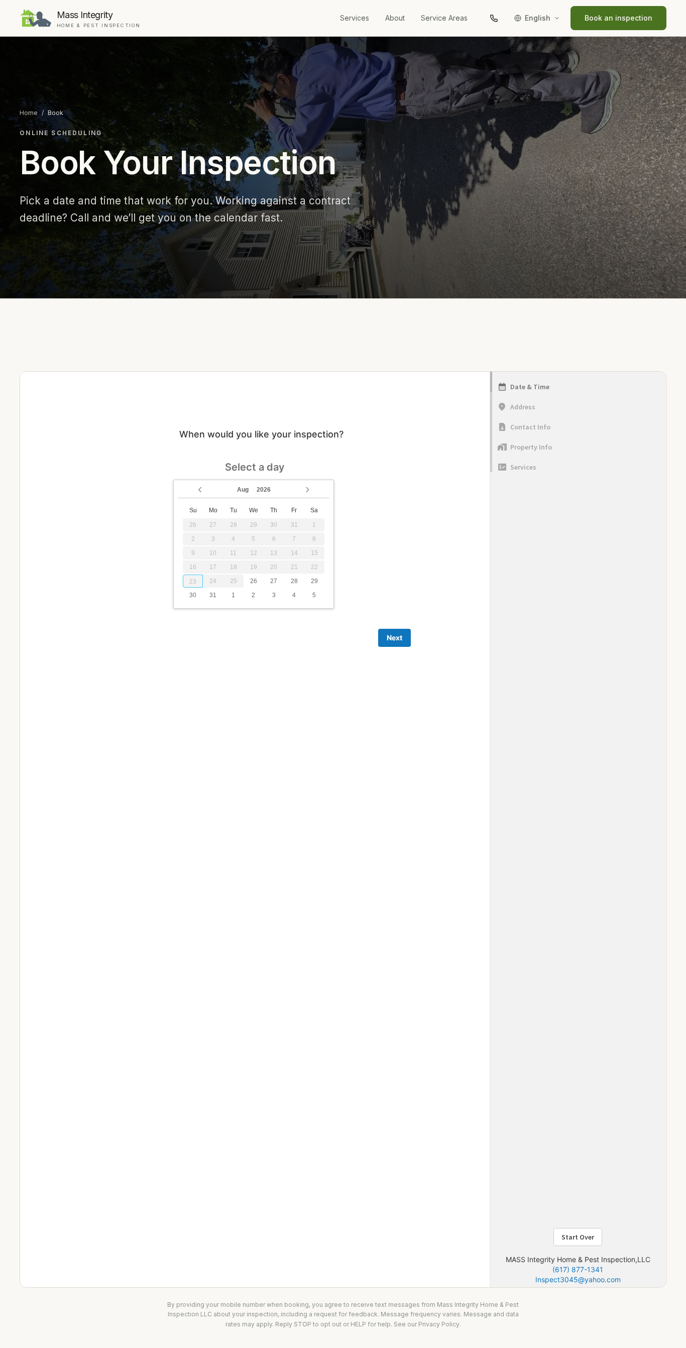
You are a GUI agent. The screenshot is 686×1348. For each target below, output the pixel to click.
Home (29, 113)
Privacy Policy (439, 1324)
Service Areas (444, 18)
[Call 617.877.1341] (494, 18)
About (395, 18)
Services (354, 18)
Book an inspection (618, 18)
